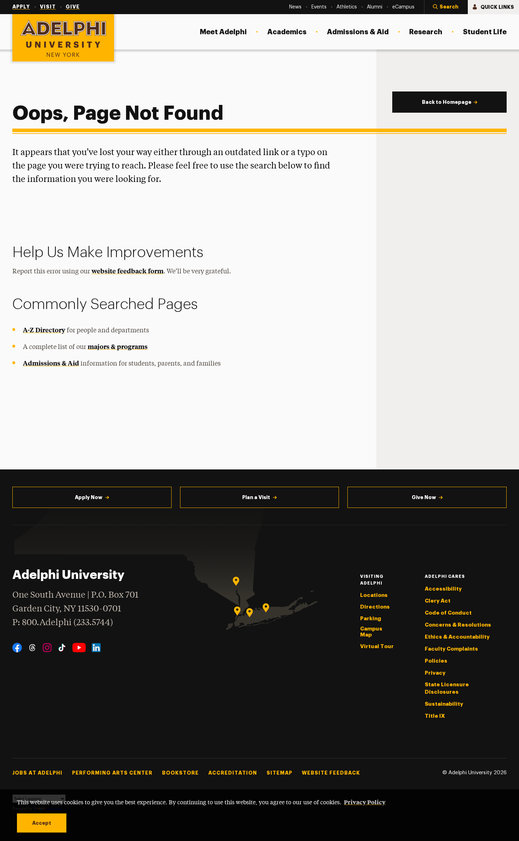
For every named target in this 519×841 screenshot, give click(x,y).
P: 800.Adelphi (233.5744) (62, 622)
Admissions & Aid (51, 363)
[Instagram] (47, 647)
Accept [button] (41, 823)
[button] (446, 7)
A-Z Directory (44, 329)
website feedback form (127, 270)
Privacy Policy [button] (365, 802)
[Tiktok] (62, 647)
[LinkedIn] (96, 647)
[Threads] (32, 647)
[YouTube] (79, 647)
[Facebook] (17, 647)
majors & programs (118, 346)
